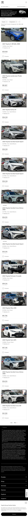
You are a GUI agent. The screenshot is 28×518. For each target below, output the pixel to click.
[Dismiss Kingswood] (16, 21)
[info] (10, 29)
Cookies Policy (3, 509)
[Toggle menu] (26, 2)
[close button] (26, 503)
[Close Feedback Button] (26, 490)
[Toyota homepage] (2, 2)
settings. (19, 509)
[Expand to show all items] (19, 22)
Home (3, 18)
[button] (26, 493)
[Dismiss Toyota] (6, 21)
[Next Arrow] (25, 35)
